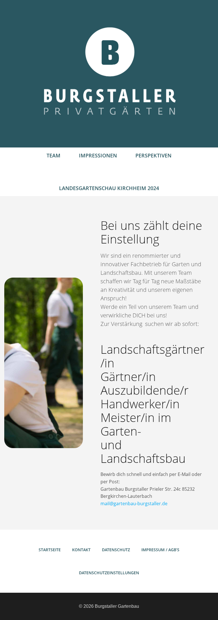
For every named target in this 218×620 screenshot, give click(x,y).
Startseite (50, 549)
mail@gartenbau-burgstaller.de (133, 503)
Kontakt (81, 549)
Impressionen (98, 155)
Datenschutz (116, 549)
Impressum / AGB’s (160, 549)
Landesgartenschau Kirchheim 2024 (109, 188)
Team (53, 155)
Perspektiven (153, 155)
